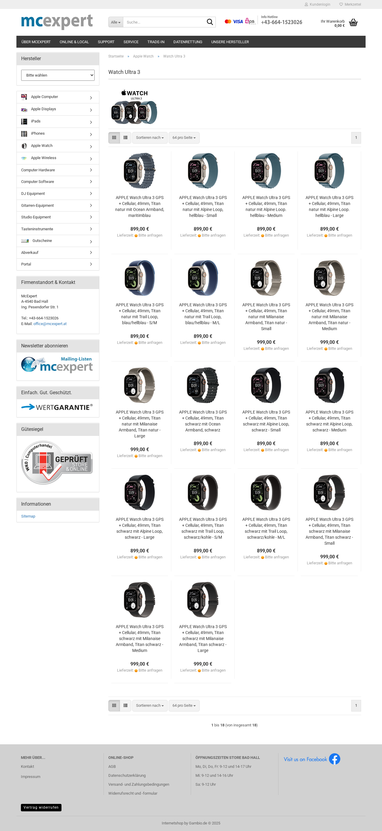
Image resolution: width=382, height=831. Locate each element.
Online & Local (74, 42)
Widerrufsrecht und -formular (132, 793)
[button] (114, 138)
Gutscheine (42, 240)
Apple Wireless (43, 158)
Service (131, 42)
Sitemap (28, 516)
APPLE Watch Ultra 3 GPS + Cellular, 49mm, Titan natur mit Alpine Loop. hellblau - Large (329, 206)
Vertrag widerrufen (41, 807)
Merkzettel (352, 4)
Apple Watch (41, 145)
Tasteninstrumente (37, 229)
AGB (112, 766)
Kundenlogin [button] (319, 4)
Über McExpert (36, 42)
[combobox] (150, 138)
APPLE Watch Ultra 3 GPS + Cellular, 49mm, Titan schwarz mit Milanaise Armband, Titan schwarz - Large (203, 638)
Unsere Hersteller (230, 42)
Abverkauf (29, 252)
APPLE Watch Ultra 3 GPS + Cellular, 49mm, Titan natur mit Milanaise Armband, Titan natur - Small (266, 316)
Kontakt (27, 766)
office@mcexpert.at (50, 323)
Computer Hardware (38, 170)
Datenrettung (187, 42)
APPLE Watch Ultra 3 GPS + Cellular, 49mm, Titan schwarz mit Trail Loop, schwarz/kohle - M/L (266, 528)
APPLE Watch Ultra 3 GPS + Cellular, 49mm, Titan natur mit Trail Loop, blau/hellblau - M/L (203, 313)
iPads (35, 121)
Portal (26, 264)
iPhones (37, 133)
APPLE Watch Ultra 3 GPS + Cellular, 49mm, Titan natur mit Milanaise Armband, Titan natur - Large (140, 424)
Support (106, 42)
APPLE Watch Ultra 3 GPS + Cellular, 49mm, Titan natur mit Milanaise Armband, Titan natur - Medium (329, 316)
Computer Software (37, 181)
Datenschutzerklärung (127, 775)
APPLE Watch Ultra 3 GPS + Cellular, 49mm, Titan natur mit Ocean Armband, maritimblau (139, 206)
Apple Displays (43, 109)
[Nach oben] (366, 822)
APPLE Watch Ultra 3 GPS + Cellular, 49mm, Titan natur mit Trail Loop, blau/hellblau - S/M (140, 313)
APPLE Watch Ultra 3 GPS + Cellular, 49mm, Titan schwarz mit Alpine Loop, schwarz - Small (266, 421)
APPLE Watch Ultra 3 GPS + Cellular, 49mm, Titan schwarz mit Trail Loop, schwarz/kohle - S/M (203, 528)
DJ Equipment (33, 193)
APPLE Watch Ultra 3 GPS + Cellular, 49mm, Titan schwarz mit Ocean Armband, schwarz (203, 421)
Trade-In (155, 42)
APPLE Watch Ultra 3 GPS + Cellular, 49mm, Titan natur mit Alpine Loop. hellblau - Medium (266, 206)
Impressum (30, 776)
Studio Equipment (36, 217)
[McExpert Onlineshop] (60, 22)
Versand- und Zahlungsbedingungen (138, 784)
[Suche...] (210, 22)
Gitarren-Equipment (37, 205)
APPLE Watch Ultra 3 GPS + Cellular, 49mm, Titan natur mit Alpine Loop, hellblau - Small (203, 206)
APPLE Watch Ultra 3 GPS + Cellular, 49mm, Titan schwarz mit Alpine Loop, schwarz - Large (140, 528)
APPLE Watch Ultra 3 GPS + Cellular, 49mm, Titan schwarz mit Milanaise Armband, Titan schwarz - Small (329, 531)
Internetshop (172, 823)
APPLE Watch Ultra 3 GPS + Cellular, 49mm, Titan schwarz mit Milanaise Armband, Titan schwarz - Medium (140, 638)
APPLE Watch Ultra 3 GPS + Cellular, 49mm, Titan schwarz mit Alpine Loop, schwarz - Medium (329, 421)
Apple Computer (44, 96)
